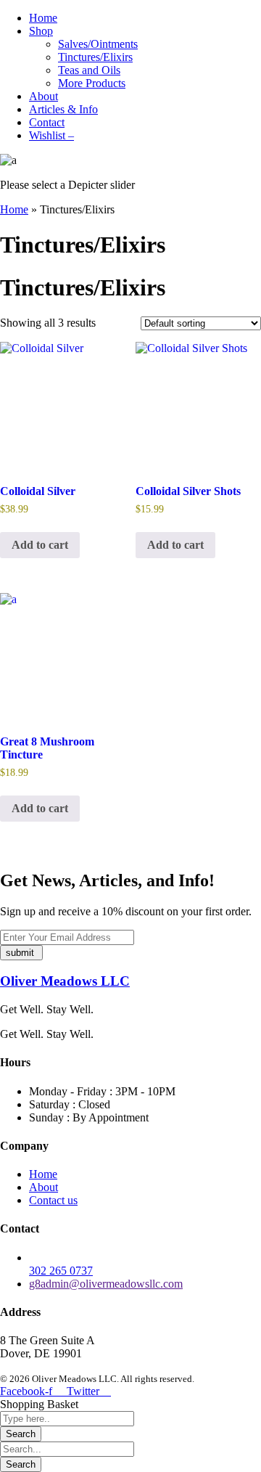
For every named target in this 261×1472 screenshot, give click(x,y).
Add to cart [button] (40, 545)
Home (14, 209)
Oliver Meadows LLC (65, 981)
